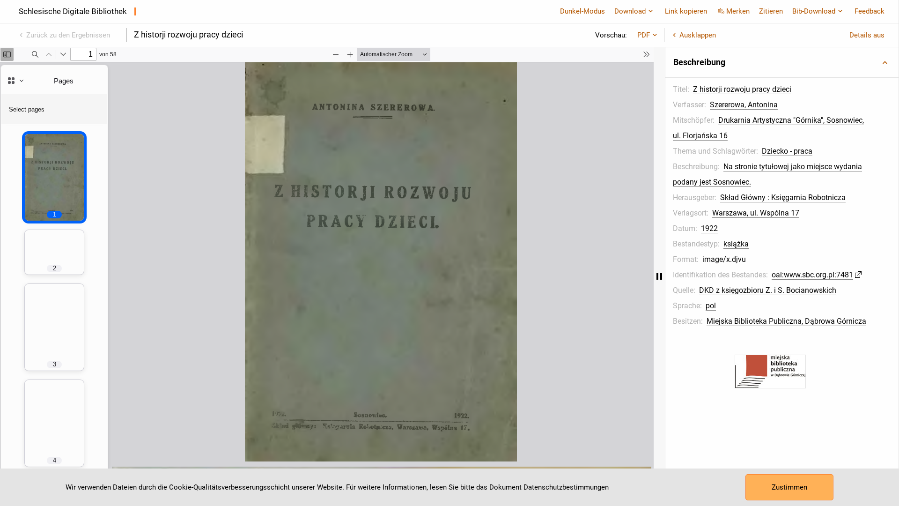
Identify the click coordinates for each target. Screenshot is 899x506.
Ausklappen (697, 35)
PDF (643, 35)
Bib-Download (813, 11)
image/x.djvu (724, 259)
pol (711, 305)
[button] (782, 62)
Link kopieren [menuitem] (686, 11)
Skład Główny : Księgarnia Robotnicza (783, 197)
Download (630, 11)
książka (736, 243)
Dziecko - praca (787, 151)
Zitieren (771, 11)
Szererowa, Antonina (744, 104)
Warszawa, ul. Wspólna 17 (755, 212)
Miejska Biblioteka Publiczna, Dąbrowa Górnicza (786, 321)
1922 (709, 228)
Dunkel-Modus (582, 11)
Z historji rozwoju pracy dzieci (742, 89)
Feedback (869, 11)
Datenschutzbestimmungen (566, 487)
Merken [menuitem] (738, 11)
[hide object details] (659, 276)
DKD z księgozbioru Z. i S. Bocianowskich (767, 290)
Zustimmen (789, 487)
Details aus (866, 35)
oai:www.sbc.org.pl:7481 (812, 274)
